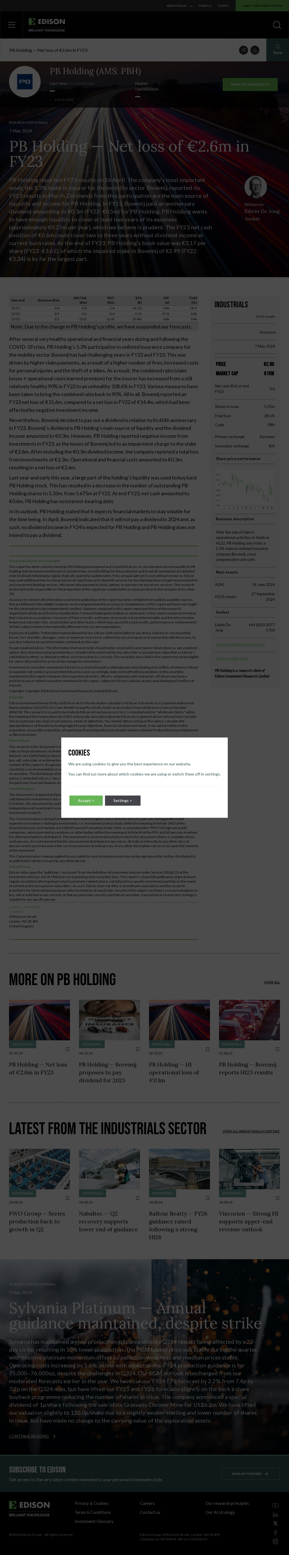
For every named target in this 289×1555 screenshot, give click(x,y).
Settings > (122, 800)
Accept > (86, 800)
